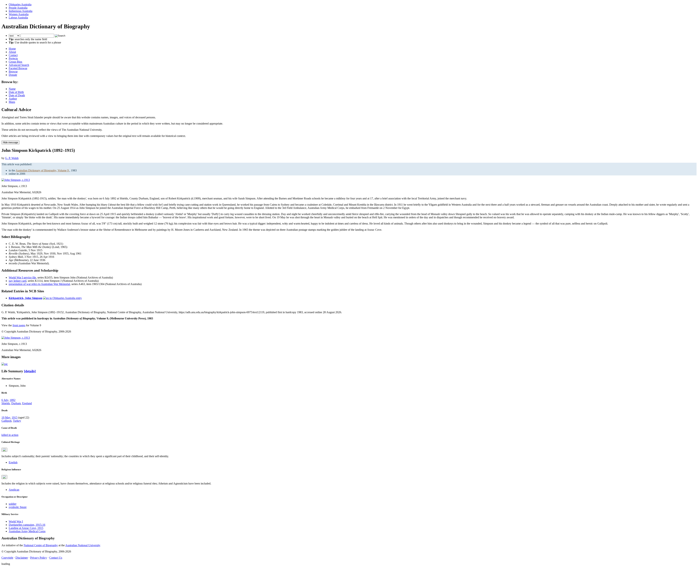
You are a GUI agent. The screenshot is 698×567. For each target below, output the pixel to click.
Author (13, 98)
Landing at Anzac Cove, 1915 (26, 528)
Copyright (7, 557)
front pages (19, 325)
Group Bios (15, 61)
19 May (5, 417)
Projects (13, 58)
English (13, 462)
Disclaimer (21, 557)
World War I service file (22, 277)
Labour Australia (18, 17)
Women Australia (19, 14)
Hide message (10, 142)
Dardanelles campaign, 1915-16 (27, 524)
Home (12, 48)
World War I (16, 521)
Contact (13, 55)
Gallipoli (6, 420)
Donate (13, 74)
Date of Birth (16, 92)
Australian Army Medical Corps (27, 531)
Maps (12, 101)
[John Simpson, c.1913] (15, 179)
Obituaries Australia (20, 4)
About (12, 51)
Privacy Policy (38, 557)
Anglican (14, 489)
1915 (14, 417)
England (27, 403)
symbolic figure (18, 507)
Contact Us (55, 557)
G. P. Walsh (12, 158)
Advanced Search (19, 65)
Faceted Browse (18, 68)
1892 (12, 400)
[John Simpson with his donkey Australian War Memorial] (4, 364)
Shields (5, 403)
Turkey (17, 420)
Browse (13, 71)
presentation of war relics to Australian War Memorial (39, 284)
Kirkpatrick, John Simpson (25, 298)
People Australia (18, 7)
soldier (12, 503)
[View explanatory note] (4, 450)
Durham (16, 403)
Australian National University (82, 545)
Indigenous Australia (20, 11)
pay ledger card (17, 280)
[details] (30, 371)
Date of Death (17, 95)
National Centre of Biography (41, 545)
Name (12, 88)
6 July (4, 400)
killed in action (9, 434)
